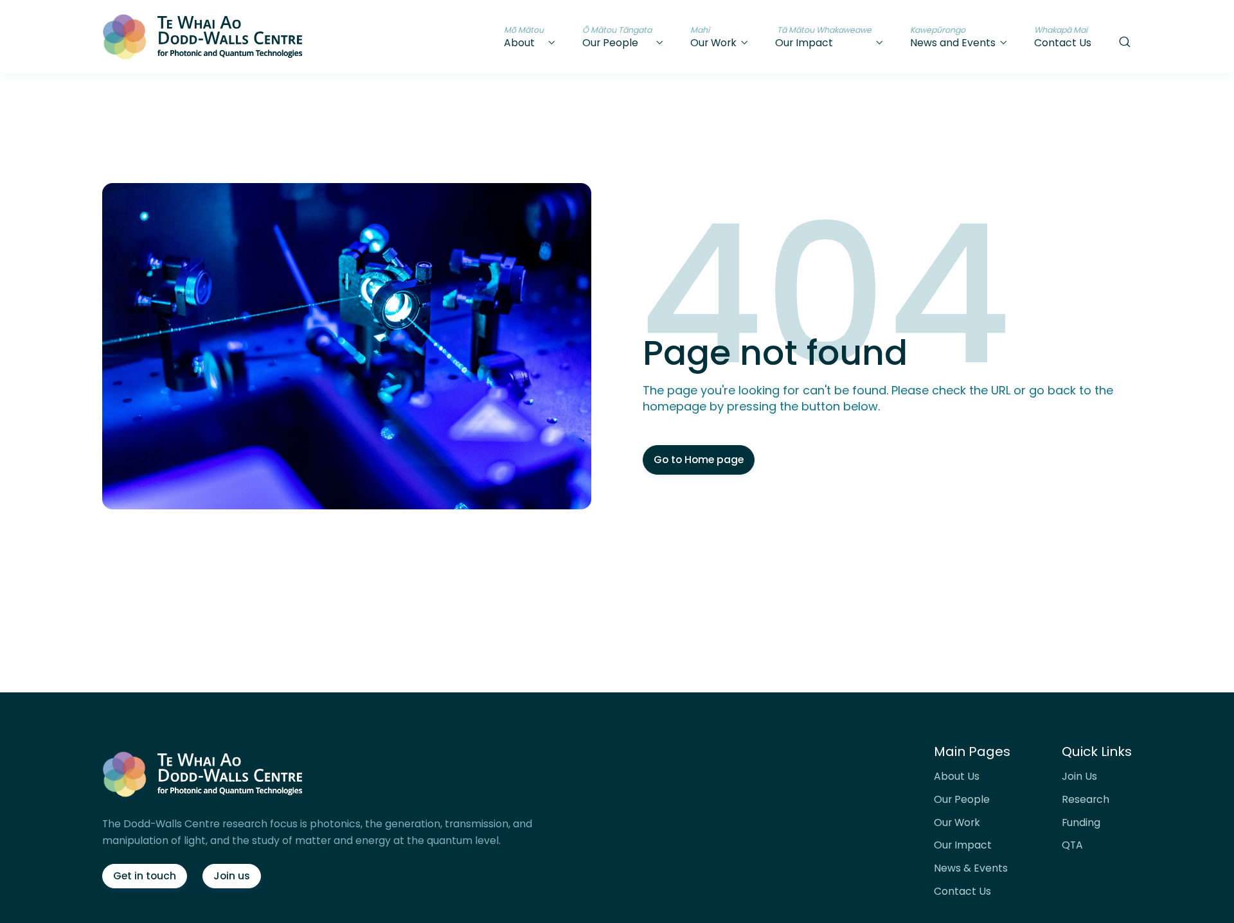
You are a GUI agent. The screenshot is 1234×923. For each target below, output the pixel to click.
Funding (1081, 822)
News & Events (971, 868)
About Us (956, 776)
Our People (962, 799)
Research (1085, 799)
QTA (1072, 845)
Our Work (957, 822)
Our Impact (963, 845)
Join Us (1079, 776)
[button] (530, 36)
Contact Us (962, 891)
